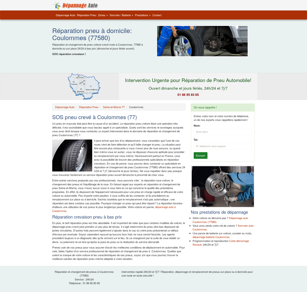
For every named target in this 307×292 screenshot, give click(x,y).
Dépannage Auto (65, 15)
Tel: (196, 140)
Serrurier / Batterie (120, 15)
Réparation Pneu (86, 15)
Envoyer (200, 155)
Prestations (142, 15)
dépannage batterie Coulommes (211, 237)
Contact (156, 15)
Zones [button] (102, 15)
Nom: (197, 125)
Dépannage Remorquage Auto (75, 6)
